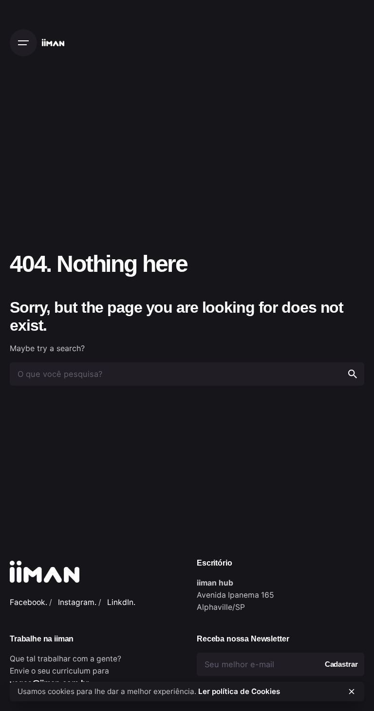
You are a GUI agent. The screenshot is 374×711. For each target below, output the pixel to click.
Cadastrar (341, 664)
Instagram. (77, 602)
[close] (351, 691)
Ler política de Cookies (239, 691)
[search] (352, 374)
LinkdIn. (121, 602)
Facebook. (28, 602)
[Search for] (187, 374)
